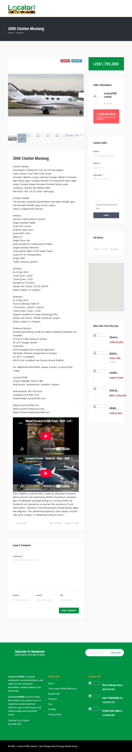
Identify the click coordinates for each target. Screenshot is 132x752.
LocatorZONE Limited (110, 95)
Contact (52, 709)
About (51, 683)
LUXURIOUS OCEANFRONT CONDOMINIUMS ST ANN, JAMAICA (114, 373)
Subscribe (116, 652)
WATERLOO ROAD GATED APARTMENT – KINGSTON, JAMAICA (114, 353)
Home (11, 32)
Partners (52, 698)
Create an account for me (106, 206)
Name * (16, 595)
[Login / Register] (108, 8)
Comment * (18, 556)
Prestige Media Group (67, 746)
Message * (98, 175)
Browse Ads (54, 693)
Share (96, 249)
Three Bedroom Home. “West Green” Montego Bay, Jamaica (113, 685)
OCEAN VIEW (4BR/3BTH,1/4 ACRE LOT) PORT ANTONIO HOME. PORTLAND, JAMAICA (113, 710)
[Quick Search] (122, 29)
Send (106, 215)
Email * (40, 595)
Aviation (20, 32)
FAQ (50, 704)
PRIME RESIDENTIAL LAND (114, 408)
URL (61, 595)
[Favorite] (124, 342)
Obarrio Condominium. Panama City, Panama (114, 337)
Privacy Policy (54, 714)
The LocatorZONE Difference (62, 688)
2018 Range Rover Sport (114, 390)
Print (105, 249)
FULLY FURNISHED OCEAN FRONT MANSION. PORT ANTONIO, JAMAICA (113, 698)
